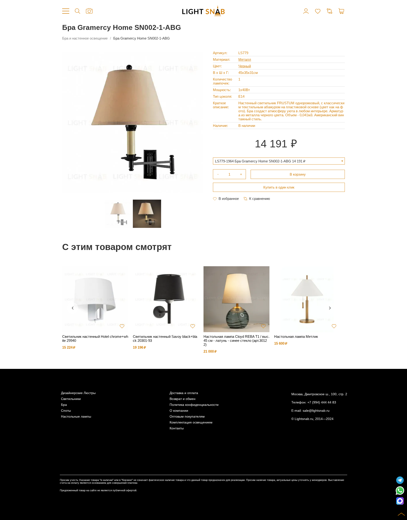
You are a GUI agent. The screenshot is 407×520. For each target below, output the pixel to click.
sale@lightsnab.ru (316, 410)
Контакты (177, 428)
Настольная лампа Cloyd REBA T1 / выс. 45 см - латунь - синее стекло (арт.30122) (236, 341)
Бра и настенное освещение (85, 38)
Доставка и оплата (184, 393)
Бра (64, 405)
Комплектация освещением (191, 422)
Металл (244, 59)
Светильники (71, 399)
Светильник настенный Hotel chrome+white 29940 (95, 339)
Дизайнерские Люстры (78, 393)
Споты (66, 410)
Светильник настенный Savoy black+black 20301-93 (165, 339)
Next (329, 308)
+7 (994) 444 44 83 (321, 402)
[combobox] (279, 161)
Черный (244, 66)
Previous (72, 308)
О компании (179, 410)
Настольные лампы (76, 416)
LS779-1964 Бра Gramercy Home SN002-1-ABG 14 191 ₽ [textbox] (260, 161)
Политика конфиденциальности (194, 405)
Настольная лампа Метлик (296, 337)
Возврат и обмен (182, 399)
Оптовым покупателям (187, 416)
